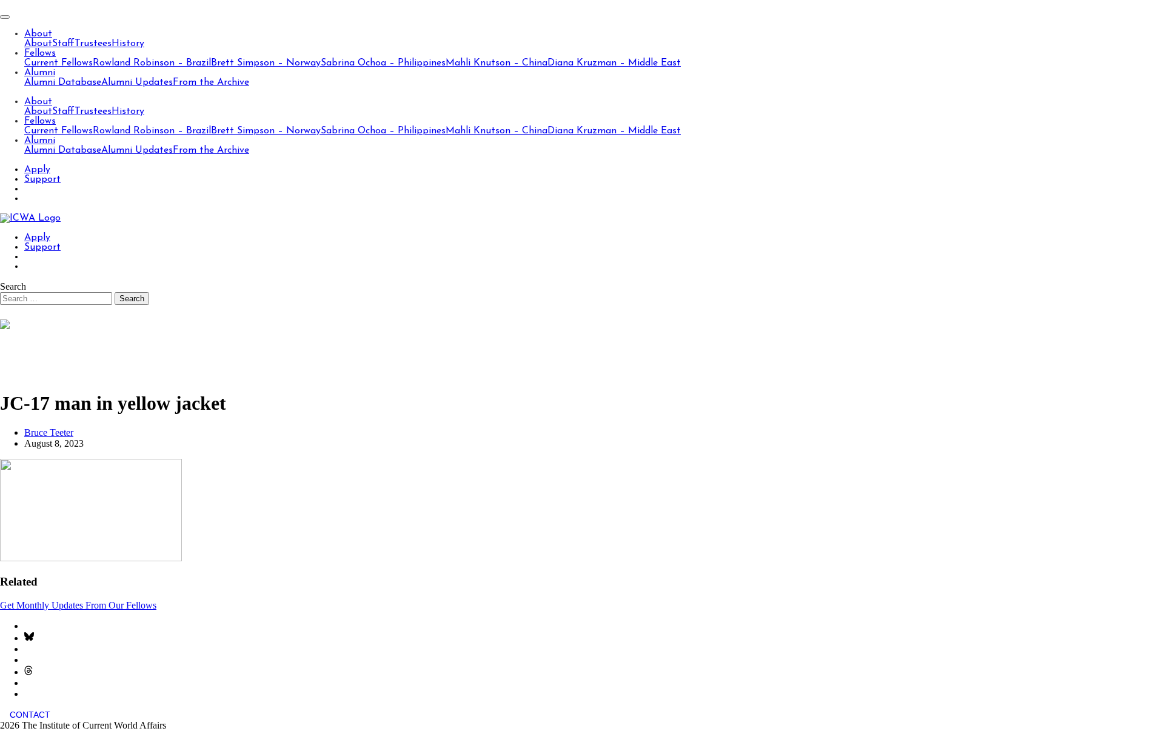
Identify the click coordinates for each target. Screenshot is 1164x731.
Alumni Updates (137, 82)
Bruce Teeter (48, 432)
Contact (30, 714)
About (38, 34)
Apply (37, 170)
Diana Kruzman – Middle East (614, 63)
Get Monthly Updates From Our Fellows (78, 605)
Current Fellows (58, 63)
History (128, 43)
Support (42, 179)
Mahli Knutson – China (496, 63)
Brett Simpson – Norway (266, 63)
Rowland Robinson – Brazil (152, 63)
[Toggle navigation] (5, 17)
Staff (63, 43)
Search (13, 286)
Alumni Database (62, 82)
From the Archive (211, 82)
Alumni (39, 73)
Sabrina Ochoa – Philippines (383, 63)
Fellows (40, 53)
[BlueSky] (29, 638)
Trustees (93, 43)
